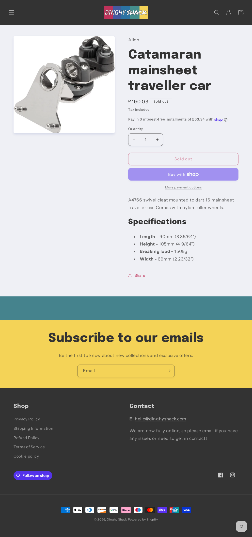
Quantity (135, 129)
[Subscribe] (168, 371)
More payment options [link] (183, 187)
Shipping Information (33, 428)
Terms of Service (29, 447)
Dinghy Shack (117, 519)
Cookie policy (26, 456)
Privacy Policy (27, 419)
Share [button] (140, 275)
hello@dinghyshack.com (160, 418)
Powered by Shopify (143, 519)
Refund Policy (27, 437)
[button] (11, 12)
